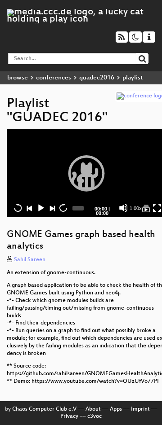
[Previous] (29, 208)
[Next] (52, 208)
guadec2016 (96, 78)
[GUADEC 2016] (146, 208)
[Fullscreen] (157, 208)
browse (17, 78)
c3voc (94, 416)
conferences (53, 78)
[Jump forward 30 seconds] (63, 208)
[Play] (86, 173)
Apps (116, 409)
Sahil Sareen (29, 260)
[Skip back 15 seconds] (18, 208)
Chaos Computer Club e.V (44, 409)
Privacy (69, 416)
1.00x (136, 208)
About (93, 409)
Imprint (140, 409)
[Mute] (123, 208)
